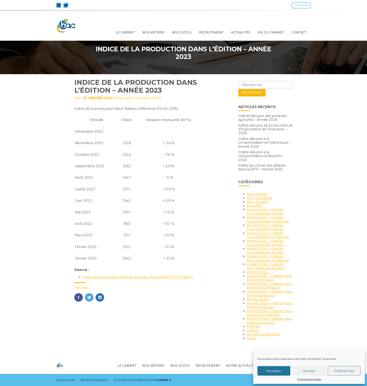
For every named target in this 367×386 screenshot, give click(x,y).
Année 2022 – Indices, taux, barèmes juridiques (268, 219)
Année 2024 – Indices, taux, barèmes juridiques (268, 258)
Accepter (274, 371)
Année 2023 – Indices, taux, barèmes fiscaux (265, 227)
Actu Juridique (259, 198)
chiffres (253, 327)
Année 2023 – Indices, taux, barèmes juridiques (268, 235)
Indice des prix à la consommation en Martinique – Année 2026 (264, 143)
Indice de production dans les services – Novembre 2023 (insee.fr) (138, 277)
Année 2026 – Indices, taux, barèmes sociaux (270, 321)
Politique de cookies (309, 379)
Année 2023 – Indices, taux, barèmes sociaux (265, 243)
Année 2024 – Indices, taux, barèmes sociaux (265, 266)
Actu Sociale (257, 202)
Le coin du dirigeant (264, 334)
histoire (253, 331)
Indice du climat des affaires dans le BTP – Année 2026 (261, 167)
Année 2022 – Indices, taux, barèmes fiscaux (265, 211)
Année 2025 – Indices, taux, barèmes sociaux (270, 293)
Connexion (301, 5)
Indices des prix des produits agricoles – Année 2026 (262, 118)
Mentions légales (94, 380)
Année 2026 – (258, 299)
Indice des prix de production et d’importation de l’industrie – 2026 (265, 129)
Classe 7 (163, 380)
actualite (254, 206)
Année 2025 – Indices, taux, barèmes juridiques (270, 286)
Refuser (309, 371)
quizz (251, 338)
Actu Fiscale (257, 194)
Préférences (344, 371)
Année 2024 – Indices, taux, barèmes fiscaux (265, 250)
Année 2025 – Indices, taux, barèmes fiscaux (270, 278)
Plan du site (65, 380)
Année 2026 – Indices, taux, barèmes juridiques (270, 313)
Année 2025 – (258, 272)
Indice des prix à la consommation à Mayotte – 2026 (261, 156)
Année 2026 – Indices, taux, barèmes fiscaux (270, 305)
